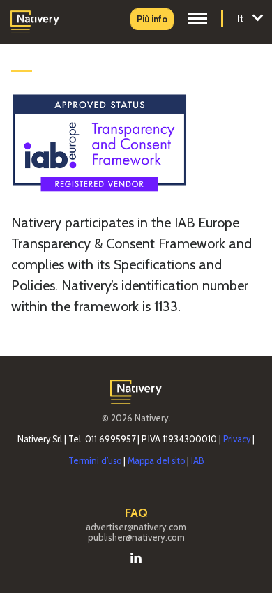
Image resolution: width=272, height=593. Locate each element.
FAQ (136, 513)
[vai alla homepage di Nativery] (34, 20)
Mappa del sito (156, 461)
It (242, 18)
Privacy (236, 439)
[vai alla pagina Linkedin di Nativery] (136, 556)
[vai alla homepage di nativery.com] (136, 390)
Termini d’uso (94, 461)
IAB (197, 461)
